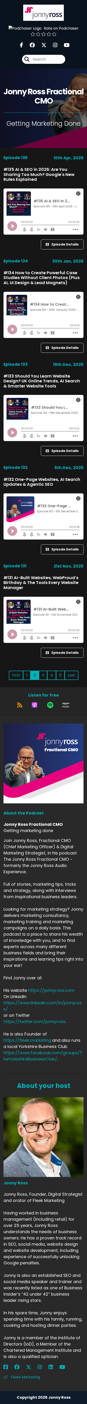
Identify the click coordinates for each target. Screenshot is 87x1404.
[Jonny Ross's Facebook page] (8, 1367)
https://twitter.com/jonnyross (34, 1021)
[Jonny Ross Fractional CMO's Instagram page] (52, 45)
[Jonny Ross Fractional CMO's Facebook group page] (29, 45)
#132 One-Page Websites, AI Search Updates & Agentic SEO (41, 481)
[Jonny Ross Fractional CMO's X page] (41, 45)
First (16, 675)
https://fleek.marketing (27, 1040)
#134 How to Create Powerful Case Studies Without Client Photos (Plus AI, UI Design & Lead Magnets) (41, 278)
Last (71, 675)
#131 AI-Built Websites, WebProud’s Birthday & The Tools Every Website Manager (40, 582)
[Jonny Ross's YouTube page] (65, 1367)
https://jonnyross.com (51, 990)
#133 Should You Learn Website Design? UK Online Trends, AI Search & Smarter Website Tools (41, 381)
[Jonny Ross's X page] (31, 1367)
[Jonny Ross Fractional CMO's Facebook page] (21, 45)
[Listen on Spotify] (50, 705)
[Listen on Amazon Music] (66, 705)
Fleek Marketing (25, 1377)
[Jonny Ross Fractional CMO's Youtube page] (64, 45)
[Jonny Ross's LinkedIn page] (53, 1367)
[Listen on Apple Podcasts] (34, 705)
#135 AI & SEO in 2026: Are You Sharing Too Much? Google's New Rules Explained (38, 174)
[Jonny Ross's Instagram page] (43, 1367)
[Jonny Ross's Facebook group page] (19, 1367)
